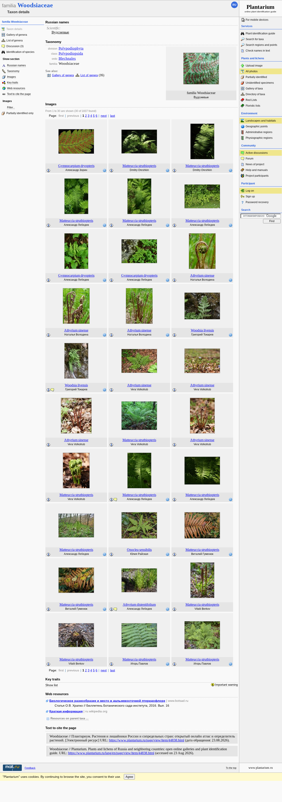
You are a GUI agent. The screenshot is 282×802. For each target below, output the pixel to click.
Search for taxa (255, 39)
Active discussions (257, 152)
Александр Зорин (76, 170)
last (112, 115)
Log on (250, 190)
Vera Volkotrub (139, 389)
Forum (249, 158)
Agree (129, 776)
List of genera (14, 40)
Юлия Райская (139, 554)
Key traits (12, 82)
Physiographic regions (259, 137)
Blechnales (67, 58)
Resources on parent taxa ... (69, 718)
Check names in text (258, 50)
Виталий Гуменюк (202, 554)
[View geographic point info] (104, 170)
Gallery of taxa (254, 88)
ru (234, 4)
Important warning (226, 684)
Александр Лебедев (76, 224)
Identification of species (20, 52)
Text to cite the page (19, 94)
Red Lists (251, 100)
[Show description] (48, 170)
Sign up (250, 196)
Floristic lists (253, 105)
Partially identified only (19, 113)
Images (11, 76)
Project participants (257, 175)
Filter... (11, 107)
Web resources (16, 88)
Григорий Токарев (202, 334)
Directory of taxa (255, 94)
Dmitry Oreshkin (139, 170)
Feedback (30, 768)
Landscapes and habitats (261, 120)
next (104, 115)
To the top (231, 768)
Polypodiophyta (71, 48)
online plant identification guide (260, 8)
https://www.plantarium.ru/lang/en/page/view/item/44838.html (111, 753)
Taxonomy (13, 71)
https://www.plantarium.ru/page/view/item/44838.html (146, 740)
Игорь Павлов (139, 663)
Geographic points (257, 126)
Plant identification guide (260, 33)
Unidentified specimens (260, 82)
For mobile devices (257, 19)
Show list (51, 685)
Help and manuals (257, 170)
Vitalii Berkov (202, 608)
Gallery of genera (16, 34)
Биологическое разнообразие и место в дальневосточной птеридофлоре (107, 700)
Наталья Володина (202, 279)
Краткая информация (66, 711)
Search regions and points (261, 44)
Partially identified (256, 77)
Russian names (16, 65)
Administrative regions (259, 132)
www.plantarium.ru (261, 767)
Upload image (254, 65)
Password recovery (257, 202)
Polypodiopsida (71, 53)
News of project (255, 164)
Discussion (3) (15, 46)
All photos (252, 71)
